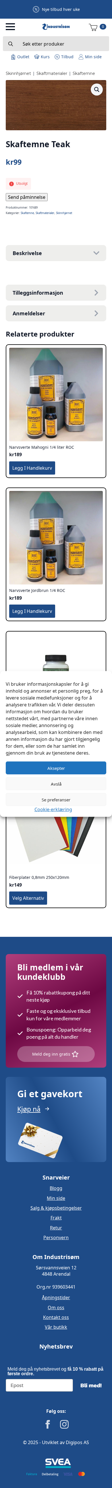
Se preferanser (56, 799)
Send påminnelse (26, 197)
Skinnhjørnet (18, 73)
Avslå (56, 783)
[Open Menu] (10, 26)
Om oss (56, 1307)
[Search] (10, 43)
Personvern (56, 1237)
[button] (97, 89)
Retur (56, 1228)
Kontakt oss (56, 1317)
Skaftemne (84, 73)
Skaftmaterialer (51, 73)
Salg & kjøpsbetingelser (56, 1208)
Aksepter (56, 768)
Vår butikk (56, 1327)
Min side (56, 1198)
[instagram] (64, 1424)
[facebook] (47, 1424)
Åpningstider (56, 1297)
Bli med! (91, 1385)
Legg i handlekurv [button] (32, 468)
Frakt (56, 1218)
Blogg (56, 1188)
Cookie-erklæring (53, 809)
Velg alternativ (28, 898)
